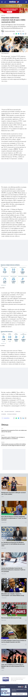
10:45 (2, 496)
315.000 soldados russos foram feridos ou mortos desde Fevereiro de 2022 (13, 641)
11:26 (2, 670)
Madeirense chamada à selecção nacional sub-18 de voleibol (13, 493)
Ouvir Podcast (19, 694)
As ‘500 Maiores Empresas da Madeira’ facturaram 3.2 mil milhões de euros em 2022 (13, 544)
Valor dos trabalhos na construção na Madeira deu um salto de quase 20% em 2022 (12, 666)
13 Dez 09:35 (3, 522)
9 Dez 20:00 (3, 620)
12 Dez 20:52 (3, 644)
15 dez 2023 (20, 31)
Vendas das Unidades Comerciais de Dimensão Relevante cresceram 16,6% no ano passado (13, 569)
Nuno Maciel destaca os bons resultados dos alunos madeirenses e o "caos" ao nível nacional (13, 518)
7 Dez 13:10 (3, 573)
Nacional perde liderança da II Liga (11, 618)
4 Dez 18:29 (3, 548)
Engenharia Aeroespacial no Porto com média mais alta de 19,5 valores (14, 430)
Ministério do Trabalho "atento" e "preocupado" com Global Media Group (12, 594)
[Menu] (2, 2)
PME (2, 411)
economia (3, 414)
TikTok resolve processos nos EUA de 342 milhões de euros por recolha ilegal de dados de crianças (13, 444)
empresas (18, 411)
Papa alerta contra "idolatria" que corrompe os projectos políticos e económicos (13, 437)
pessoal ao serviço (11, 414)
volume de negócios (9, 411)
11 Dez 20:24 (3, 597)
